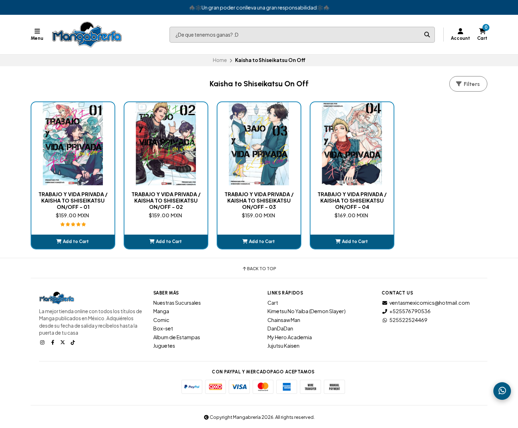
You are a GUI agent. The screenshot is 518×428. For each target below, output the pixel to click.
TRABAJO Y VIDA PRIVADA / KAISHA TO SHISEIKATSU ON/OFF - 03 (259, 200)
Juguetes (164, 345)
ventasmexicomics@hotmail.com (429, 302)
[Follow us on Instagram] (43, 342)
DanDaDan (280, 328)
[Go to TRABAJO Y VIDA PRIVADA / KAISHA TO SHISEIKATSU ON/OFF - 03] (259, 143)
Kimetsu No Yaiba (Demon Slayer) (306, 311)
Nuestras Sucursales (177, 302)
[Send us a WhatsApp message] (502, 391)
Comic (161, 319)
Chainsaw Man (283, 319)
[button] (73, 242)
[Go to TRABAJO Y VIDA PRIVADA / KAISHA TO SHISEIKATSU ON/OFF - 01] (73, 143)
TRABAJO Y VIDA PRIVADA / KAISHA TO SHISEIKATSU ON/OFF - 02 (166, 200)
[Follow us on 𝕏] (63, 342)
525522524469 (408, 319)
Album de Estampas (176, 337)
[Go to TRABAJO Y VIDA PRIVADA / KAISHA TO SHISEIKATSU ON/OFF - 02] (166, 143)
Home (220, 60)
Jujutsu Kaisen (283, 345)
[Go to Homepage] (87, 34)
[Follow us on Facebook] (53, 342)
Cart (272, 302)
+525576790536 (410, 311)
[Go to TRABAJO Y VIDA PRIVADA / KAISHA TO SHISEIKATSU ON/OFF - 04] (352, 143)
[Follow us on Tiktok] (74, 342)
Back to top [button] (261, 269)
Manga (161, 311)
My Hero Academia (289, 337)
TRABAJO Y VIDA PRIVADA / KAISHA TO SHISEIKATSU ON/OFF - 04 (352, 200)
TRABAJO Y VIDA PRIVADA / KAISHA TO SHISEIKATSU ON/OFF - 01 (72, 200)
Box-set (163, 328)
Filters (471, 84)
